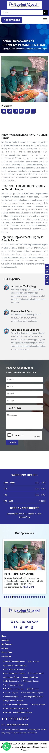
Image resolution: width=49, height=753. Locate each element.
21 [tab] (42, 597)
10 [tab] (21, 597)
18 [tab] (37, 597)
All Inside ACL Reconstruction (15, 665)
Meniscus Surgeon (11, 697)
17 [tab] (35, 597)
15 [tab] (31, 597)
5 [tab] (12, 597)
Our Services (6, 644)
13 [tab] (27, 597)
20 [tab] (40, 597)
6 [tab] (14, 597)
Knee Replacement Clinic (13, 685)
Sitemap (4, 648)
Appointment (12, 19)
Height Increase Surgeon (13, 700)
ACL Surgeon (34, 661)
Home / (5, 48)
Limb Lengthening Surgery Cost (16, 708)
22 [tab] (44, 597)
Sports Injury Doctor (30, 677)
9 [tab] (19, 597)
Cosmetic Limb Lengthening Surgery (18, 712)
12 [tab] (25, 597)
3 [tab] (8, 597)
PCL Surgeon (33, 689)
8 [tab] (18, 597)
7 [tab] (16, 597)
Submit (12, 442)
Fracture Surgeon (38, 704)
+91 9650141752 (15, 718)
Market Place (6, 652)
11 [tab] (23, 597)
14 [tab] (29, 597)
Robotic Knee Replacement (14, 661)
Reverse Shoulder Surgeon (32, 693)
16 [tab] (33, 597)
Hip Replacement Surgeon (14, 689)
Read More (28, 586)
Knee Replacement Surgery (14, 673)
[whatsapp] (6, 746)
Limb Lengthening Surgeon (32, 697)
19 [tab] (38, 597)
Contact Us (6, 656)
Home (3, 636)
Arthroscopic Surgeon (30, 681)
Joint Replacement (11, 681)
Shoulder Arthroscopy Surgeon (16, 704)
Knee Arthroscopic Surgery (14, 669)
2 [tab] (6, 597)
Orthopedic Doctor (36, 673)
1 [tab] (4, 597)
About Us (5, 640)
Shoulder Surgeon (11, 693)
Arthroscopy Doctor (11, 677)
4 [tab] (10, 597)
